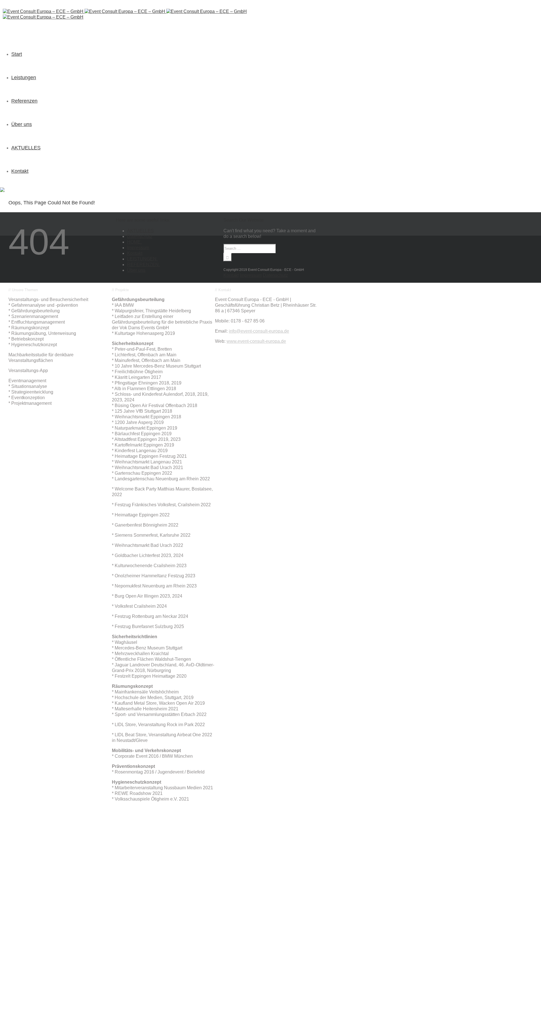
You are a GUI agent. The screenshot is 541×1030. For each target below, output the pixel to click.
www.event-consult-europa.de (256, 341)
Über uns (136, 270)
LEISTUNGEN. (142, 259)
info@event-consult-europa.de (259, 331)
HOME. (134, 242)
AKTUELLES (140, 230)
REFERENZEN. (143, 264)
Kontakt (134, 253)
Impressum (138, 247)
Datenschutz (139, 236)
